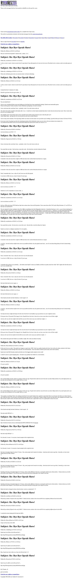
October (26, 37)
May (46, 37)
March (52, 37)
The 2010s (13, 41)
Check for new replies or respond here (10, 44)
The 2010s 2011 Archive (6, 37)
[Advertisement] (36, 20)
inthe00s (22, 41)
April (49, 37)
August (36, 37)
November (21, 37)
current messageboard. (37, 34)
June (43, 37)
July (40, 37)
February (57, 37)
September (31, 37)
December (15, 37)
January (62, 37)
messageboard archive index (13, 31)
